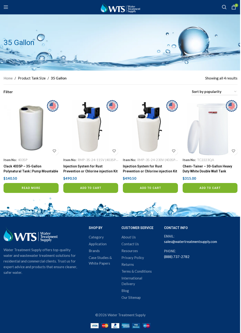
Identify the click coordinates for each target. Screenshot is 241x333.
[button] (90, 188)
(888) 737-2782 (176, 256)
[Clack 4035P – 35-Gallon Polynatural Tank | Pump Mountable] (31, 127)
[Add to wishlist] (54, 151)
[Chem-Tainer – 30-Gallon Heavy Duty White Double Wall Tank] (210, 127)
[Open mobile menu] (6, 7)
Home (8, 78)
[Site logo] (120, 6)
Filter (8, 92)
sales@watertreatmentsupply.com (190, 241)
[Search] (224, 7)
